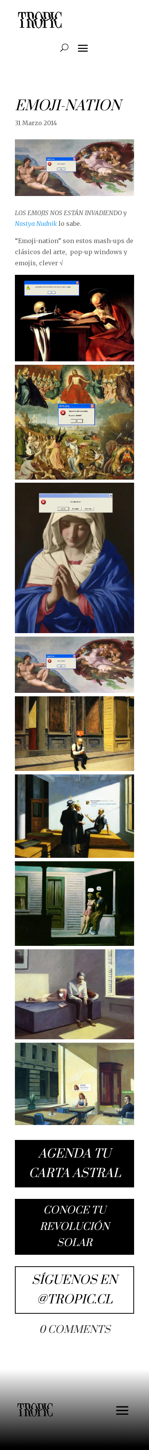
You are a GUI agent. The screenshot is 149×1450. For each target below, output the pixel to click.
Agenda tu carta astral (75, 1163)
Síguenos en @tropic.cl (74, 1290)
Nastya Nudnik (36, 223)
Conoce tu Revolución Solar (74, 1226)
